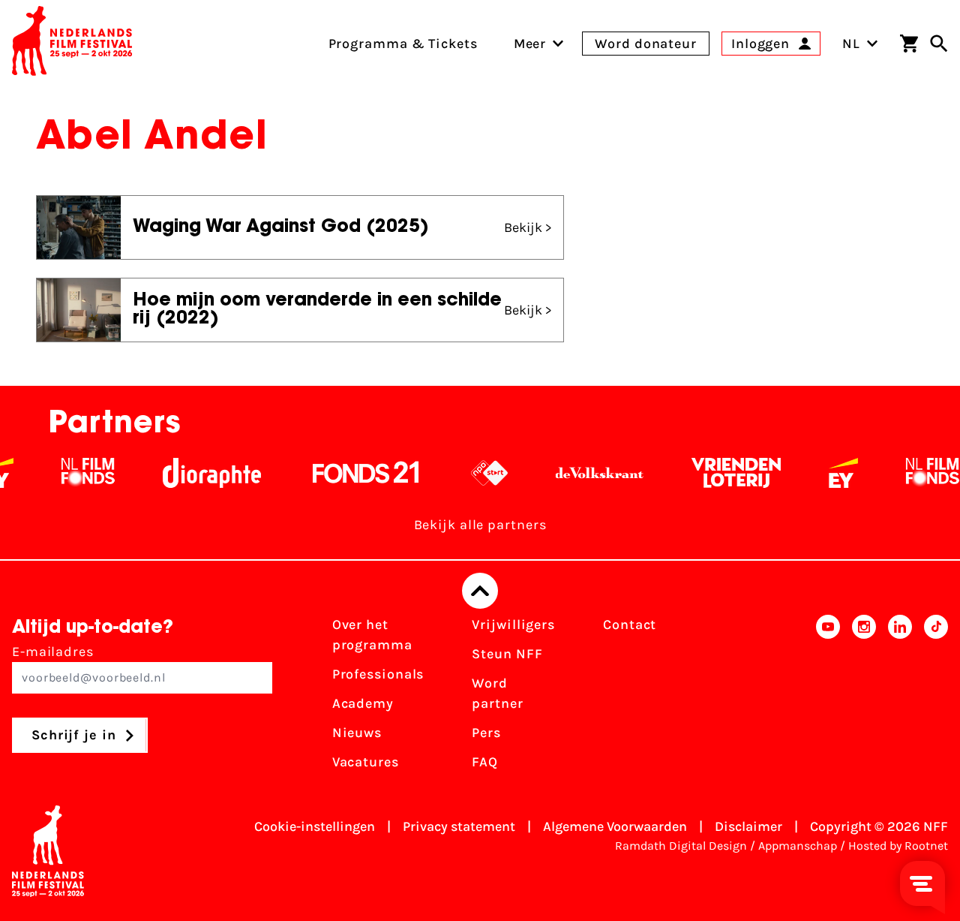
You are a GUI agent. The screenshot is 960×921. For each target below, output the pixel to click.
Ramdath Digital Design (681, 845)
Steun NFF (507, 654)
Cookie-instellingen (314, 826)
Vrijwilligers (513, 624)
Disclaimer (748, 826)
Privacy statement (459, 826)
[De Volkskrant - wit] (588, 473)
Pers (486, 732)
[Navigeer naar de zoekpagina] (939, 44)
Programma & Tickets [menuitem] (403, 43)
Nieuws (357, 732)
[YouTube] (828, 698)
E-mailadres (53, 651)
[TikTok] (936, 698)
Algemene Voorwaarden (615, 826)
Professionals (378, 674)
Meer (530, 43)
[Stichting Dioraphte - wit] (200, 473)
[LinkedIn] (900, 698)
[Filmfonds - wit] (76, 473)
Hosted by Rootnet (898, 845)
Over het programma (372, 634)
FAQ (485, 762)
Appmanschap (797, 845)
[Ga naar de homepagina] (72, 43)
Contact (629, 624)
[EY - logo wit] (831, 473)
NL (851, 43)
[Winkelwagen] (909, 44)
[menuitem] (530, 43)
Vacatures (365, 762)
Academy (363, 703)
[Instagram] (864, 698)
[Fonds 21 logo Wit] (354, 473)
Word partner (497, 693)
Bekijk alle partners (480, 524)
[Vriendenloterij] (724, 473)
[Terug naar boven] (480, 591)
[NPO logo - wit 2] (477, 473)
